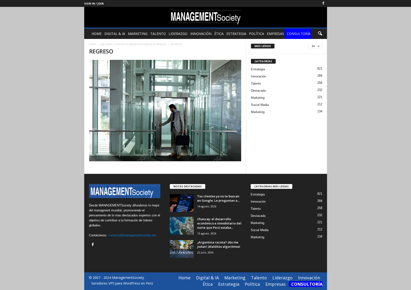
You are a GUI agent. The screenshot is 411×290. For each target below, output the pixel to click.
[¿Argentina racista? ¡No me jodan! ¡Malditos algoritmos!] (182, 249)
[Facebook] (323, 3)
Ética (219, 33)
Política (256, 33)
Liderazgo (178, 33)
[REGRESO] (165, 110)
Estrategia (236, 33)
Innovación (200, 33)
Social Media (260, 105)
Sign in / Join (94, 3)
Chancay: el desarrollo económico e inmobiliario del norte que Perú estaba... (219, 223)
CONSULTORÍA (298, 33)
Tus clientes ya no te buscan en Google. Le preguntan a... (218, 198)
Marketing (137, 33)
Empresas (275, 33)
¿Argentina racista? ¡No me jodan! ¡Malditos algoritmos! (218, 244)
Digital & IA (114, 33)
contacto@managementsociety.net (132, 235)
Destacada (258, 90)
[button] (320, 34)
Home (97, 33)
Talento (158, 33)
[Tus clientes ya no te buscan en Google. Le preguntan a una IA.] (182, 203)
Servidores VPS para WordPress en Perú (122, 283)
